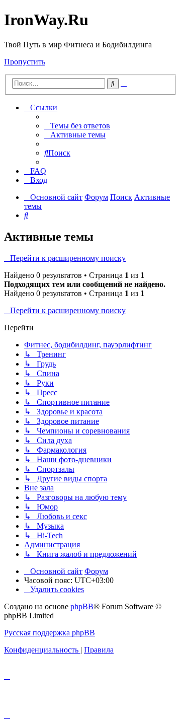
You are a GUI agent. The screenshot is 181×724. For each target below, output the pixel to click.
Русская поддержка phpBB (49, 632)
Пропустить (24, 61)
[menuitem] (77, 125)
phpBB (82, 606)
